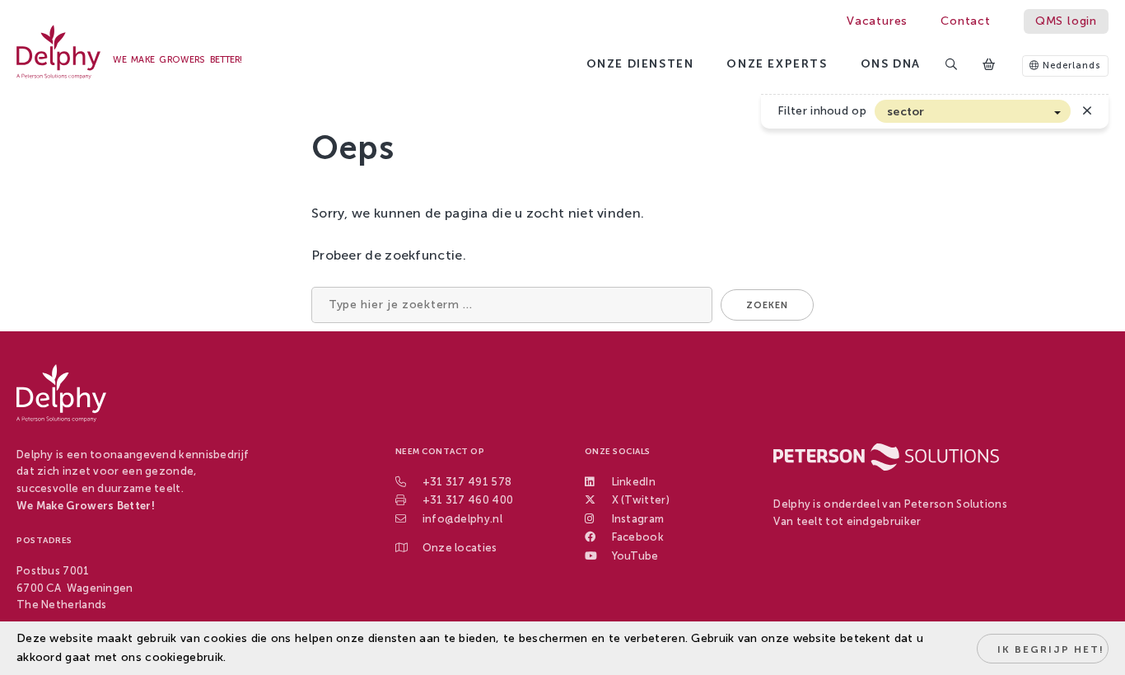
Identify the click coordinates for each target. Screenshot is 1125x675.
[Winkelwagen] (990, 65)
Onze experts (776, 64)
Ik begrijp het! (1050, 649)
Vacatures (877, 21)
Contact (966, 21)
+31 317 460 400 (468, 500)
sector (906, 112)
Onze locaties (459, 547)
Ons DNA (891, 64)
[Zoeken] (952, 65)
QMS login (1066, 21)
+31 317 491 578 (467, 482)
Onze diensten (640, 64)
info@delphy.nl (462, 519)
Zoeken (767, 305)
